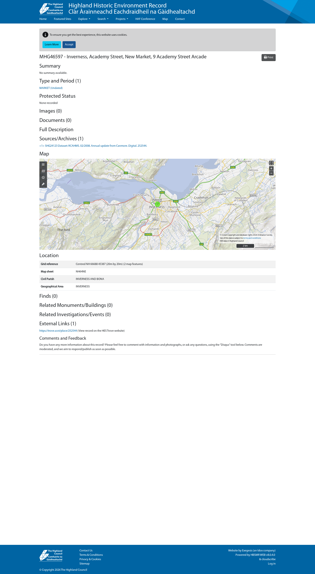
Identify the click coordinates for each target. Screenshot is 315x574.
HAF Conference (145, 19)
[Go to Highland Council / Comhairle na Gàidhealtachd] (51, 7)
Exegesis (247, 550)
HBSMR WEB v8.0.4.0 (263, 555)
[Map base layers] (43, 171)
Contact (180, 19)
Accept (69, 44)
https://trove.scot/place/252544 (58, 330)
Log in (272, 563)
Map (165, 19)
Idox (260, 550)
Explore (83, 19)
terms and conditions (252, 238)
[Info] (43, 178)
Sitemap (84, 563)
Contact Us (85, 550)
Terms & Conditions (91, 555)
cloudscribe (269, 559)
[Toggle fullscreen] (271, 163)
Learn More (52, 44)
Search (102, 19)
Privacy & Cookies (90, 559)
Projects (121, 19)
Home (43, 19)
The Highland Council (74, 570)
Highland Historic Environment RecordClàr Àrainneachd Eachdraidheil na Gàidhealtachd (132, 9)
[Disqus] (157, 403)
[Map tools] (43, 184)
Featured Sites (62, 19)
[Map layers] (43, 165)
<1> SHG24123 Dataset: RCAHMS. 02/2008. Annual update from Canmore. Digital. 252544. (93, 146)
